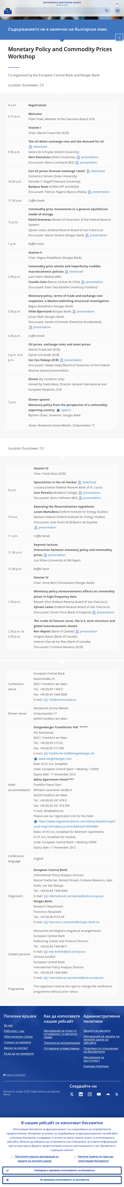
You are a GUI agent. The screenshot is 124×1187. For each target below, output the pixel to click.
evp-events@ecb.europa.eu (67, 951)
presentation (89, 157)
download (40, 146)
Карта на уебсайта (15, 1075)
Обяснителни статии (18, 1036)
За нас (8, 1025)
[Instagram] (90, 1094)
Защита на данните (96, 1030)
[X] (72, 1094)
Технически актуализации (62, 1043)
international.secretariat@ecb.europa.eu (76, 896)
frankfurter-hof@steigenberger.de (71, 753)
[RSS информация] (117, 1094)
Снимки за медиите (17, 1042)
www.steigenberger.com (55, 758)
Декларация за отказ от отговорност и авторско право (61, 1034)
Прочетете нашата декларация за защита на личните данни (37, 1159)
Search (106, 10)
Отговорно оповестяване (61, 1048)
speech (66, 410)
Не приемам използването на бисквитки (64, 1180)
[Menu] (117, 10)
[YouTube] (99, 1094)
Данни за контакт (16, 1048)
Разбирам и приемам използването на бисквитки (64, 1170)
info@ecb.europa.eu (62, 699)
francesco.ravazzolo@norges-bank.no (74, 922)
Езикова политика (96, 1066)
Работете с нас (14, 1031)
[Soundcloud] (108, 1094)
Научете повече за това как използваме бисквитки (95, 1159)
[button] (117, 3)
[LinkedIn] (81, 1094)
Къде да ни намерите (19, 1053)
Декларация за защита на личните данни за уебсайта (101, 1039)
